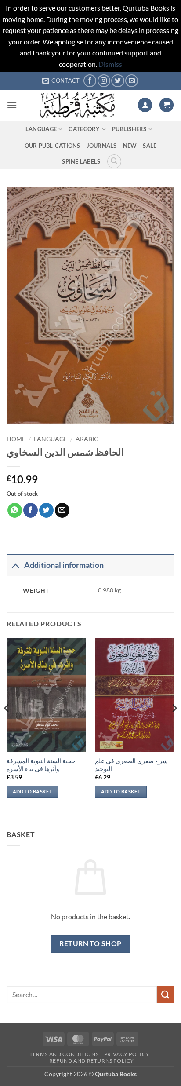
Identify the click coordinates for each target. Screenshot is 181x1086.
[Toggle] (15, 565)
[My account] (145, 105)
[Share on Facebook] (30, 510)
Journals (102, 145)
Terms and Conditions (63, 1054)
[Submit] (165, 994)
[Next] (174, 725)
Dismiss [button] (110, 64)
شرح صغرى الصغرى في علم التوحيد (131, 764)
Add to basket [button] (32, 791)
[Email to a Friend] (62, 510)
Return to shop (90, 943)
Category (84, 128)
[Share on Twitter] (46, 510)
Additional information (64, 565)
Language (41, 128)
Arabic (87, 438)
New (130, 145)
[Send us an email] (131, 80)
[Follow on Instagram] (104, 80)
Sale (149, 145)
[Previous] (7, 725)
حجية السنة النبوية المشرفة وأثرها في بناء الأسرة (41, 764)
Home (16, 438)
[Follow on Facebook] (89, 80)
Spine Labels (81, 161)
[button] (12, 105)
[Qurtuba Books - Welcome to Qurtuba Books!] (77, 105)
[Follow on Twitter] (117, 80)
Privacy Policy (127, 1054)
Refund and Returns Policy (91, 1060)
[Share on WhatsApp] (14, 510)
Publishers (129, 128)
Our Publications (52, 145)
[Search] (114, 161)
